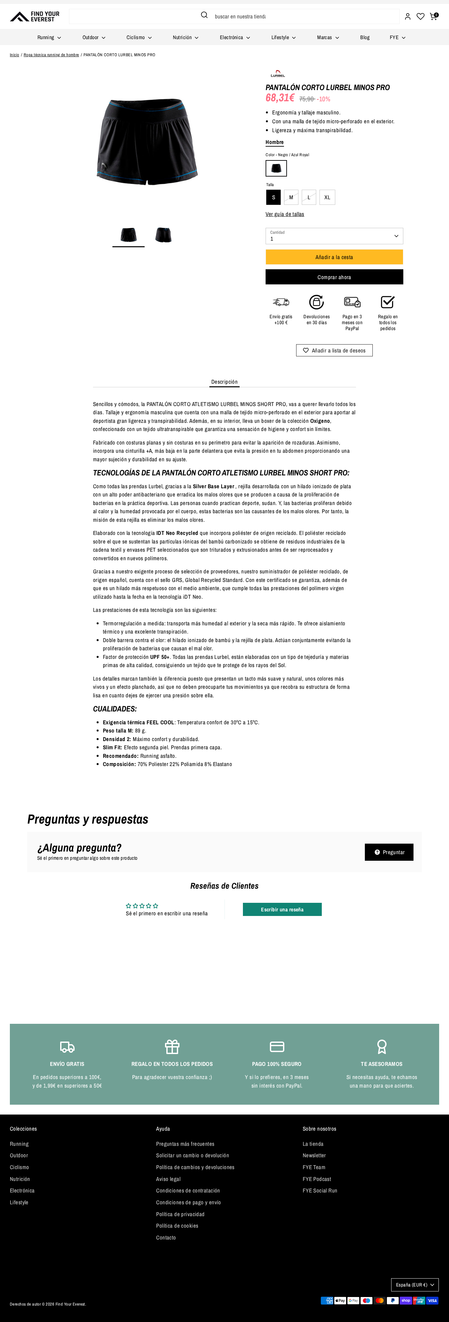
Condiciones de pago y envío (188, 1202)
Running (46, 37)
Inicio (14, 55)
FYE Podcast (317, 1179)
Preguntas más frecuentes (185, 1143)
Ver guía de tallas (285, 214)
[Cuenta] (408, 16)
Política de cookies (177, 1225)
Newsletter (314, 1155)
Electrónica (232, 37)
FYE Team (314, 1167)
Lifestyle (281, 37)
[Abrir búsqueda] (204, 14)
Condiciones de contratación (188, 1190)
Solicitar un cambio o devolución (192, 1155)
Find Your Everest (70, 1304)
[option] (146, 145)
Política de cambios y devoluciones (195, 1167)
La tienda (313, 1143)
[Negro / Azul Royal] (276, 168)
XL (327, 197)
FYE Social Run (320, 1190)
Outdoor (91, 37)
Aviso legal (168, 1179)
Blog (364, 37)
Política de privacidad (180, 1214)
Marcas (325, 37)
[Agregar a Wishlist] (334, 350)
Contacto (166, 1237)
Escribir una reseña (282, 909)
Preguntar (393, 852)
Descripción (224, 381)
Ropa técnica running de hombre (51, 55)
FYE (395, 37)
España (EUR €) (411, 1285)
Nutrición (183, 37)
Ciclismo (136, 37)
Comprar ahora (334, 277)
